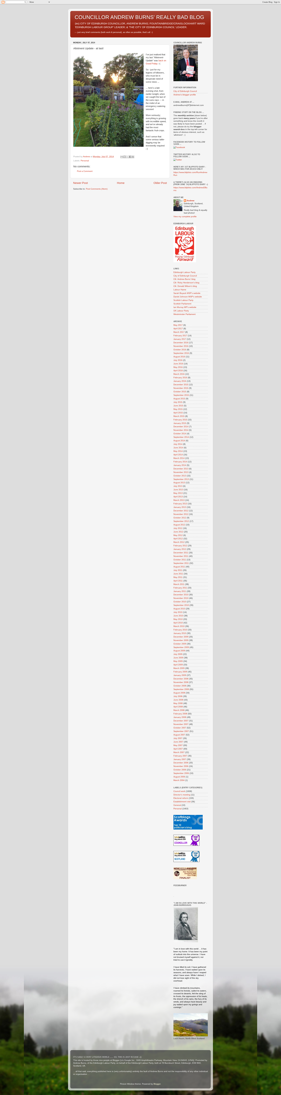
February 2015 (180, 420)
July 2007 (177, 738)
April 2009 (178, 665)
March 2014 (179, 458)
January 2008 (179, 717)
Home (121, 182)
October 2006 (179, 770)
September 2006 (181, 773)
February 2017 (180, 336)
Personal (85, 161)
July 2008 (177, 696)
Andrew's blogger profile (184, 95)
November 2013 (180, 472)
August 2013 (179, 483)
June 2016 (178, 364)
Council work (179, 791)
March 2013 (179, 500)
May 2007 (178, 745)
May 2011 (178, 577)
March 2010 (179, 626)
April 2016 (178, 370)
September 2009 (181, 647)
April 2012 (178, 539)
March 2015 (179, 416)
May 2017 (178, 325)
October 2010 (179, 602)
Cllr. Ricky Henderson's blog (186, 283)
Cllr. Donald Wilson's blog (185, 286)
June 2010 (178, 616)
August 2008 (179, 693)
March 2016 (179, 374)
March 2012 (179, 542)
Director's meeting (181, 795)
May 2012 (178, 535)
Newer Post (80, 182)
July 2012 (177, 528)
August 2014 (179, 441)
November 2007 (180, 724)
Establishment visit (182, 802)
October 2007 (179, 728)
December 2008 (180, 679)
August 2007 (179, 735)
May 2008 (178, 703)
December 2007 (180, 721)
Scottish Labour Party (183, 300)
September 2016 (181, 353)
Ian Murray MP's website (184, 307)
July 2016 (177, 360)
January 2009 (179, 675)
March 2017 (179, 332)
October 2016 (179, 350)
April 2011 (178, 581)
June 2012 (178, 532)
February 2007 (180, 756)
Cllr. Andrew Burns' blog (184, 279)
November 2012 (180, 514)
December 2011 (180, 553)
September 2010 (181, 605)
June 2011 (178, 574)
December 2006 (180, 763)
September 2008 (181, 689)
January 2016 (179, 381)
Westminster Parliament (184, 314)
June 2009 (178, 658)
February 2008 (180, 714)
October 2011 (179, 560)
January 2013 (179, 507)
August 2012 (179, 525)
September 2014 (181, 437)
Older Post (160, 182)
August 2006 (179, 777)
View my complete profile (185, 216)
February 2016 (180, 378)
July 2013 (177, 486)
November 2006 (180, 766)
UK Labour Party (181, 311)
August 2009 (179, 651)
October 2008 (179, 686)
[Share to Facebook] (130, 156)
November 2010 (180, 598)
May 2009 (178, 661)
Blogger (157, 1084)
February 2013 (180, 504)
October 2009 (179, 644)
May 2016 (178, 367)
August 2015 (179, 399)
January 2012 (179, 549)
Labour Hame (179, 290)
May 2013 (178, 493)
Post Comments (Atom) (97, 189)
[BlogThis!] (124, 156)
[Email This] (121, 156)
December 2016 (180, 343)
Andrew (190, 201)
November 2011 (180, 556)
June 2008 (178, 700)
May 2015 (178, 409)
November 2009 (180, 640)
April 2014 (178, 455)
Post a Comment (84, 171)
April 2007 (178, 749)
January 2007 (179, 759)
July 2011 (177, 570)
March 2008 (179, 710)
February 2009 (180, 672)
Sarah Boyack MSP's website (186, 293)
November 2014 (180, 430)
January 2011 (179, 591)
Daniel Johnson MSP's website (187, 297)
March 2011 (178, 584)
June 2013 (178, 490)
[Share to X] (127, 156)
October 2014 (179, 434)
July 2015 (177, 402)
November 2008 (180, 682)
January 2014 (179, 465)
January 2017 (179, 339)
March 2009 (179, 668)
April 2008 (178, 707)
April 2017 (178, 329)
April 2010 (178, 623)
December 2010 (180, 595)
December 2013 (180, 469)
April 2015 (178, 413)
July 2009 (177, 654)
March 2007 (179, 752)
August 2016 (179, 357)
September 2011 (181, 563)
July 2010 (177, 612)
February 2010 (180, 630)
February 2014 (180, 462)
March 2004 (179, 780)
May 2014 (178, 451)
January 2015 (179, 423)
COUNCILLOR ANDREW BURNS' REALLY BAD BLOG (139, 17)
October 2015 (179, 392)
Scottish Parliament (182, 304)
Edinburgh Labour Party (184, 272)
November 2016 (180, 346)
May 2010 (178, 619)
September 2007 (181, 731)
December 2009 (180, 637)
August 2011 (179, 567)
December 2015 (180, 385)
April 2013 (178, 497)
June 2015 (178, 406)
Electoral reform (180, 798)
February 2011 (180, 588)
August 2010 (179, 609)
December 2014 (180, 427)
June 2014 (178, 448)
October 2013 (179, 476)
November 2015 (180, 388)
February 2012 (180, 546)
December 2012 (180, 511)
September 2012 (181, 521)
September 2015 (181, 395)
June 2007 (178, 742)
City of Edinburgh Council (185, 91)
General (177, 805)
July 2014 (177, 444)
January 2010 (179, 633)
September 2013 (181, 479)
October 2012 (179, 518)
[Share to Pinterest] (132, 156)
